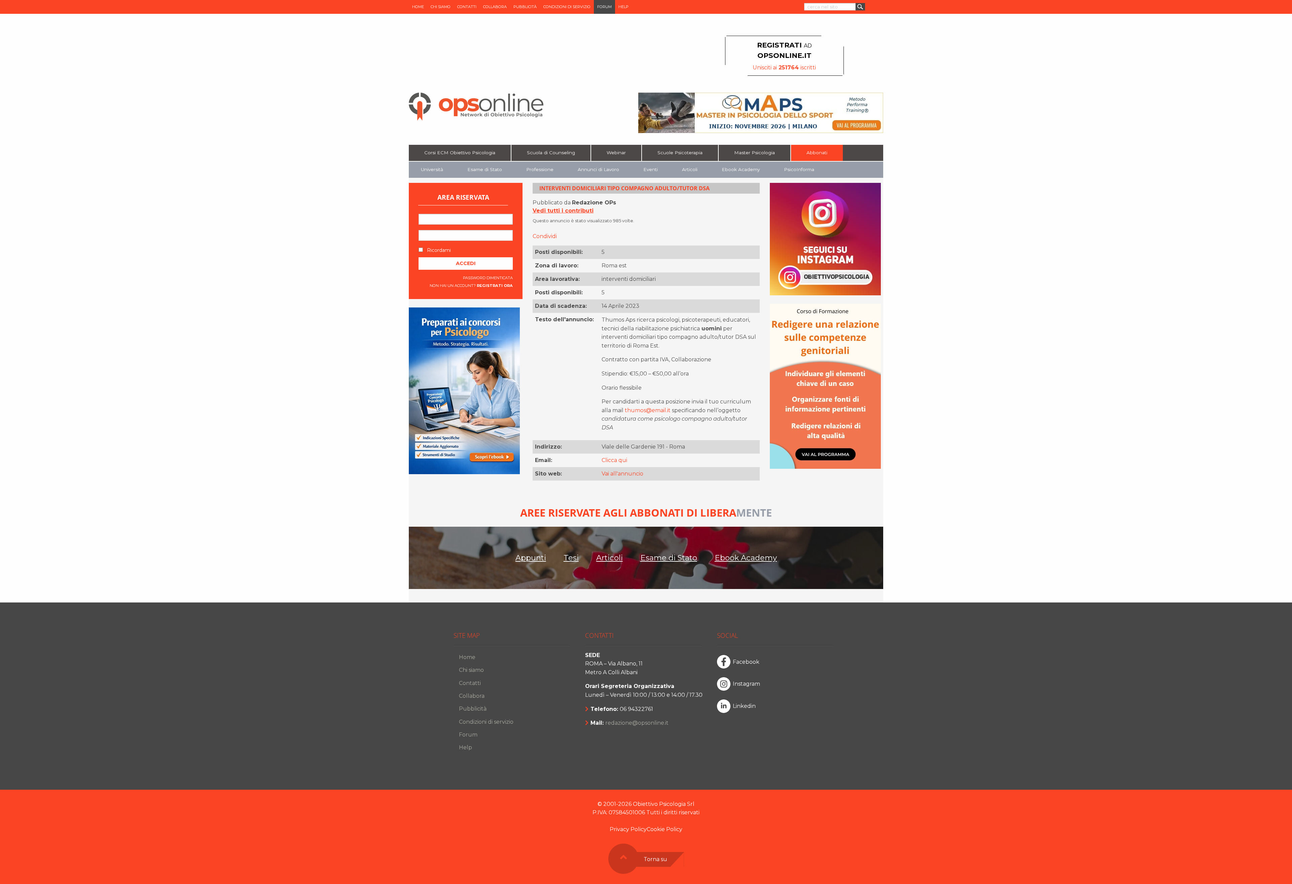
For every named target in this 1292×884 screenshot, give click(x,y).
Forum (604, 6)
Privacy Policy (628, 829)
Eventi (650, 169)
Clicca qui (614, 460)
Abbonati (816, 152)
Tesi (571, 557)
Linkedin (744, 706)
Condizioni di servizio (566, 6)
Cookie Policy (664, 829)
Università (432, 169)
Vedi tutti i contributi (563, 210)
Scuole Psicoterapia (680, 152)
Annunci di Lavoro (598, 169)
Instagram (746, 684)
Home (418, 6)
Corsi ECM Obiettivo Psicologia (459, 152)
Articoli (689, 169)
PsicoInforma (799, 169)
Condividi (545, 236)
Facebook (746, 662)
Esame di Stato (484, 169)
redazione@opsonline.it (637, 723)
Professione (539, 169)
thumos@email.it (648, 410)
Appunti (530, 557)
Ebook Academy (741, 169)
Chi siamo (441, 6)
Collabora (495, 6)
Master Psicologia (754, 152)
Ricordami (438, 250)
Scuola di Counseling (551, 152)
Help (623, 6)
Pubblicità (525, 6)
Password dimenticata (488, 277)
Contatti (466, 6)
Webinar (616, 152)
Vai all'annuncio (622, 473)
